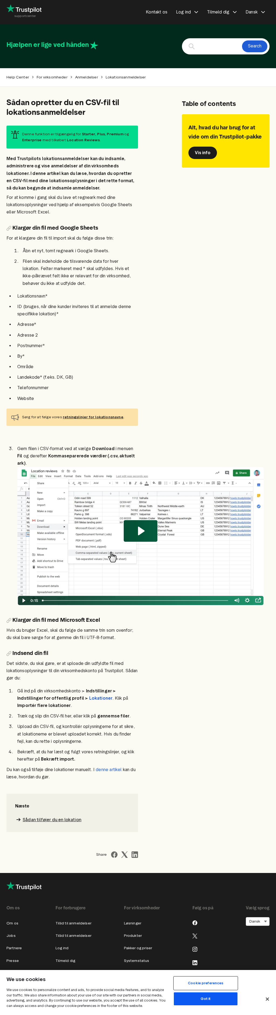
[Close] (267, 999)
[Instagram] (194, 949)
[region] (138, 992)
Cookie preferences (205, 983)
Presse (12, 960)
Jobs (11, 935)
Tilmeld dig (65, 960)
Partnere (14, 948)
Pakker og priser (138, 948)
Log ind (62, 948)
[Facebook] (194, 922)
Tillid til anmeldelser (73, 923)
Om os (12, 923)
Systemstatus (136, 960)
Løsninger (133, 923)
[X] (194, 936)
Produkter (133, 935)
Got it (206, 999)
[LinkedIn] (194, 962)
